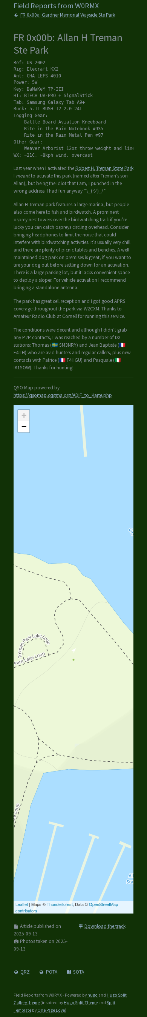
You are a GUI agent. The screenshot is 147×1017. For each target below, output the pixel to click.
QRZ (25, 972)
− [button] (23, 426)
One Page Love (51, 1010)
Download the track (105, 926)
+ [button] (23, 415)
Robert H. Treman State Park (104, 168)
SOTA (78, 972)
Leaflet (21, 904)
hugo (92, 995)
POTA (51, 972)
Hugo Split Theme (81, 1002)
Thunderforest (60, 904)
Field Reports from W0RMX (56, 5)
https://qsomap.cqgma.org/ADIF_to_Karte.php (63, 395)
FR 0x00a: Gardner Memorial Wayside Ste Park (67, 15)
